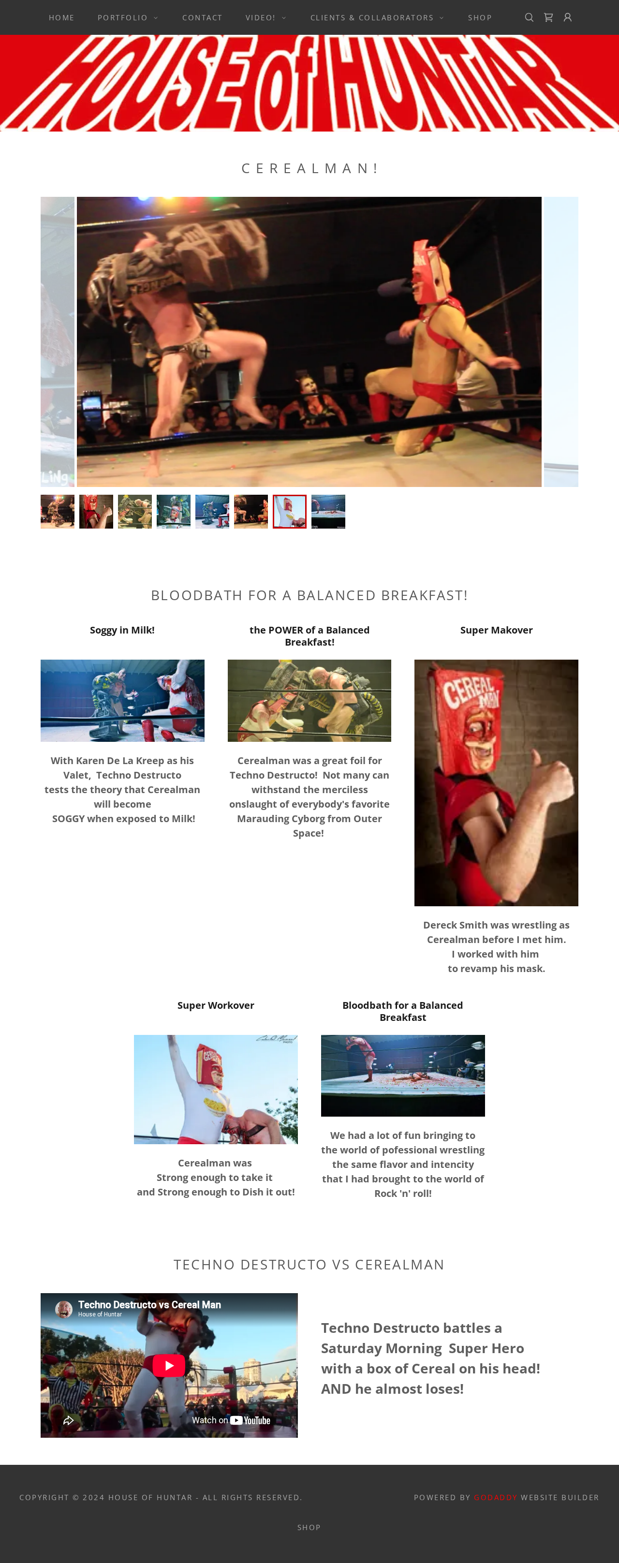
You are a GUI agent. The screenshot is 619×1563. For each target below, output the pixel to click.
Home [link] (62, 17)
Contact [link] (202, 17)
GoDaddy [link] (496, 1497)
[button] (125, 17)
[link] (548, 17)
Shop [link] (480, 17)
